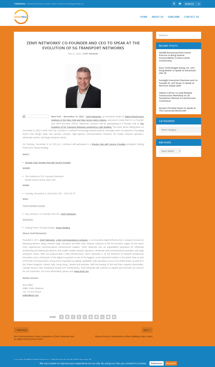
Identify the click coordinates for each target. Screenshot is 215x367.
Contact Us (191, 17)
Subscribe (174, 17)
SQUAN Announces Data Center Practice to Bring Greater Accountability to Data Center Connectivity (175, 56)
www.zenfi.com (81, 271)
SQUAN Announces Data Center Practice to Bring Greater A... (55, 3)
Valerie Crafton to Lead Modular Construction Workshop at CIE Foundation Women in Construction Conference (177, 96)
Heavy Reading (63, 227)
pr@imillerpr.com (31, 295)
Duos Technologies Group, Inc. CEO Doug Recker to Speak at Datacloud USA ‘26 (177, 70)
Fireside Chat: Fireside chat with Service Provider (48, 162)
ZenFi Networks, (94, 116)
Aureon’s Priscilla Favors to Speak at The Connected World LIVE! (177, 109)
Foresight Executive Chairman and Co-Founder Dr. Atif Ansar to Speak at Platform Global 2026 (178, 83)
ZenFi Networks (90, 53)
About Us (157, 17)
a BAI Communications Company (72, 240)
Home (143, 17)
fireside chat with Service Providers (109, 144)
